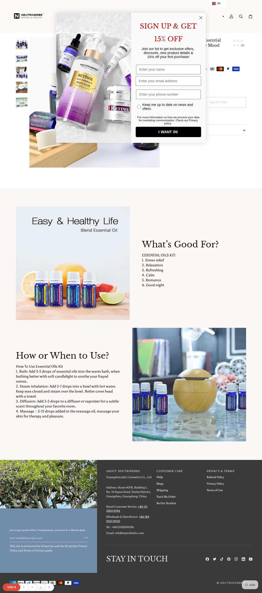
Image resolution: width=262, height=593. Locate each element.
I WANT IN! (168, 132)
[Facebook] (207, 559)
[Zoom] (36, 160)
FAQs (160, 477)
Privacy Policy (215, 483)
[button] (218, 3)
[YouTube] (250, 559)
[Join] (84, 537)
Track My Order (166, 496)
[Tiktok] (221, 559)
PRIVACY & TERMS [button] (220, 471)
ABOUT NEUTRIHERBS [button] (123, 471)
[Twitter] (214, 559)
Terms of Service (33, 550)
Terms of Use (215, 490)
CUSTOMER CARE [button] (170, 471)
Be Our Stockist (166, 503)
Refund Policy (215, 477)
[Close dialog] (201, 17)
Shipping (162, 490)
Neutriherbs (231, 583)
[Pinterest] (229, 559)
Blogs (160, 483)
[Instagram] (236, 559)
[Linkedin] (243, 559)
